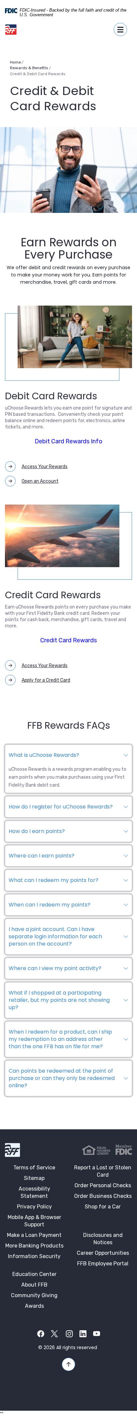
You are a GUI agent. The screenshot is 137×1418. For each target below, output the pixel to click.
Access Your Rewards (45, 466)
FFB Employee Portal (102, 1263)
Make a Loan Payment (34, 1235)
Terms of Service (34, 1167)
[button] (68, 755)
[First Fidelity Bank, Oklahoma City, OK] (11, 29)
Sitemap (34, 1178)
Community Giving (34, 1295)
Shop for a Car (103, 1206)
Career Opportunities (103, 1253)
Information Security (34, 1256)
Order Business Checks (103, 1196)
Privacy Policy (34, 1206)
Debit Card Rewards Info (68, 441)
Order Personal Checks (102, 1185)
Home (15, 62)
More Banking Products (34, 1246)
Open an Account (40, 481)
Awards (34, 1306)
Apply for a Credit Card (46, 680)
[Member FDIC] (123, 1150)
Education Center (34, 1274)
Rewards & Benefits (29, 68)
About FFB (34, 1285)
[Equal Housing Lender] (96, 1150)
